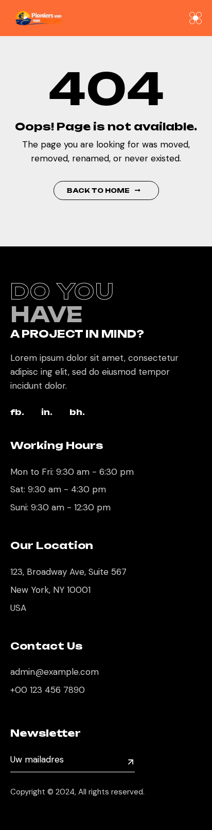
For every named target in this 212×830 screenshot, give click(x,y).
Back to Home (98, 190)
